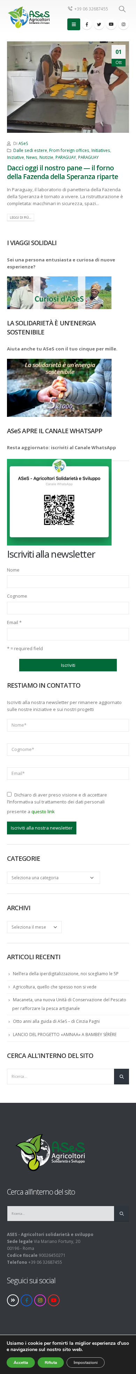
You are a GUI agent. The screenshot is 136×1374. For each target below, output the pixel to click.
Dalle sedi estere (30, 150)
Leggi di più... (20, 217)
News (31, 157)
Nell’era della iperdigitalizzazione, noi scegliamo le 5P (66, 974)
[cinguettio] (99, 24)
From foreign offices (69, 150)
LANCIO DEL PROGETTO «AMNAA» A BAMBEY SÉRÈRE (64, 1034)
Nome (13, 570)
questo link (43, 811)
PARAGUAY (65, 157)
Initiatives (100, 150)
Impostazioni (86, 1362)
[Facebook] (87, 24)
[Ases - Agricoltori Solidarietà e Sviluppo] (28, 17)
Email (14, 622)
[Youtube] (111, 24)
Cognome (17, 596)
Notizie (46, 157)
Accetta (21, 1362)
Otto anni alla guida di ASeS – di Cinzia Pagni (56, 1021)
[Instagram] (123, 24)
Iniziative (15, 157)
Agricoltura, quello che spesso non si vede (55, 987)
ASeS (23, 143)
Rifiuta (51, 1362)
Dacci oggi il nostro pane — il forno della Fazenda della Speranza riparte (62, 172)
